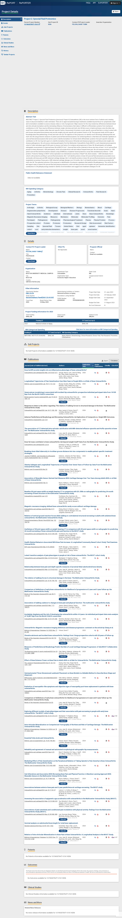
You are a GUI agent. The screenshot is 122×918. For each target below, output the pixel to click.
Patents (5, 35)
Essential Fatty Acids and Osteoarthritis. (39, 738)
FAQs (88, 2)
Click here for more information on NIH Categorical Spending (96, 329)
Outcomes (7, 39)
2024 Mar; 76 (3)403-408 (39, 765)
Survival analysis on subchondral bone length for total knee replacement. (51, 823)
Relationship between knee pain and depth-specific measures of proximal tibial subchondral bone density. (63, 567)
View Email (31, 261)
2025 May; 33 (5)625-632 (41, 569)
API (94, 2)
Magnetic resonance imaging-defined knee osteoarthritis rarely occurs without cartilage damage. (60, 506)
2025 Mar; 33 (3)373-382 (40, 619)
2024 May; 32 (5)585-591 (41, 801)
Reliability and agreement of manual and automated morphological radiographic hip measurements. (61, 749)
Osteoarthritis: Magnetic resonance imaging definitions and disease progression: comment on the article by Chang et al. (68, 628)
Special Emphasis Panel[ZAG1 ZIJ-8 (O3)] (40, 297)
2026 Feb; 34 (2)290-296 (40, 534)
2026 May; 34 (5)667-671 (41, 373)
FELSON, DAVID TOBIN (33, 251)
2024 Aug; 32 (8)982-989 (40, 814)
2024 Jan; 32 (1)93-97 (40, 790)
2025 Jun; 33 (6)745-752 (40, 581)
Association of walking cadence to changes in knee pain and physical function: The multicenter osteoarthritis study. (67, 603)
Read (31, 233)
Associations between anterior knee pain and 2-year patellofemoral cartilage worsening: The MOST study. (63, 787)
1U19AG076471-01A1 (31, 24)
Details (5, 23)
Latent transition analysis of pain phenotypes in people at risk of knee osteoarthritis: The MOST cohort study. (64, 555)
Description (7, 19)
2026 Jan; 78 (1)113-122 (39, 384)
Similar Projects (9, 54)
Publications (8, 31)
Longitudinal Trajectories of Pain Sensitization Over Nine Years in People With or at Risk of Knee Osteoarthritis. (65, 381)
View (63, 402)
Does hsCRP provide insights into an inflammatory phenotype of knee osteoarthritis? (55, 370)
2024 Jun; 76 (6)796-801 (39, 741)
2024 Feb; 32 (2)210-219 (40, 716)
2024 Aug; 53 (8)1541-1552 (38, 826)
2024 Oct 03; (38, 702)
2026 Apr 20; (35, 469)
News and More (9, 47)
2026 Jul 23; (36, 445)
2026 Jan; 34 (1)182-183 (40, 410)
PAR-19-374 (30, 293)
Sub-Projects (8, 27)
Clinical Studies (8, 43)
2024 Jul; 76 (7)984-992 (39, 778)
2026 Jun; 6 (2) (36, 420)
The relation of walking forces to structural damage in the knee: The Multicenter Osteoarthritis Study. (62, 578)
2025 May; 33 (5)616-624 (41, 558)
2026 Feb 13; (36, 483)
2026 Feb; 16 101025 (39, 457)
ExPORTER (103, 2)
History (5, 50)
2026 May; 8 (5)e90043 (39, 547)
